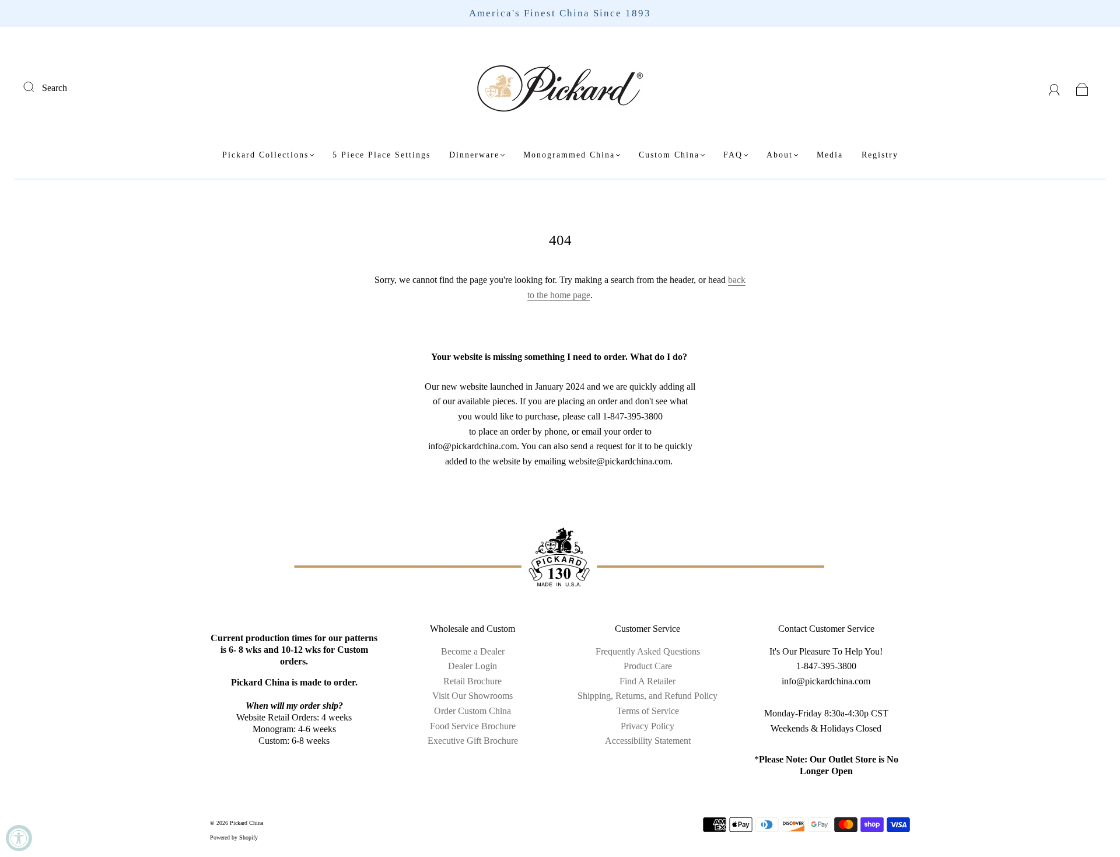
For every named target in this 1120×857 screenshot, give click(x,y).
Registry (880, 155)
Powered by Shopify (234, 837)
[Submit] (36, 86)
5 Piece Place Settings (381, 155)
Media (830, 155)
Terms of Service (648, 711)
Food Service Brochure (473, 726)
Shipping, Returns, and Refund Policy (648, 696)
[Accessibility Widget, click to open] (19, 838)
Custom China (669, 155)
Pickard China (246, 823)
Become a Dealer (473, 651)
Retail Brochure (472, 681)
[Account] (1054, 88)
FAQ (733, 155)
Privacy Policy (647, 726)
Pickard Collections (265, 155)
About (779, 155)
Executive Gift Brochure (473, 741)
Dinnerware (474, 155)
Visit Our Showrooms (472, 696)
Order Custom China (472, 711)
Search (54, 88)
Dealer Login (472, 666)
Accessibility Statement (648, 741)
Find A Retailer (648, 681)
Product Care (648, 666)
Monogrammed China (569, 155)
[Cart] (1082, 88)
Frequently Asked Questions (648, 651)
